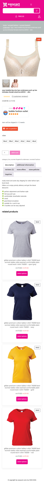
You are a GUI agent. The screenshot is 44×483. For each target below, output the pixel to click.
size (4, 135)
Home (5, 25)
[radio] (4, 141)
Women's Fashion (13, 25)
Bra (12, 27)
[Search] (36, 10)
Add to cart (14, 153)
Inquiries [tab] (8, 174)
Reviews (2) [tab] (9, 169)
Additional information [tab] (25, 165)
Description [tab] (9, 165)
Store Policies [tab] (34, 169)
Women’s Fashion (35, 159)
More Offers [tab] (21, 169)
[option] (15, 83)
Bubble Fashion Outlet (18, 111)
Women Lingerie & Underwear (20, 159)
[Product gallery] (22, 57)
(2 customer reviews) (20, 96)
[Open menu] (31, 4)
